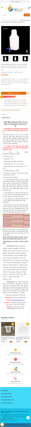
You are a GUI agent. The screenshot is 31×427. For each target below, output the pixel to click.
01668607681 (10, 418)
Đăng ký (12, 1)
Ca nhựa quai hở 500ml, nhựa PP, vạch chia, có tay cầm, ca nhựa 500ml (23, 338)
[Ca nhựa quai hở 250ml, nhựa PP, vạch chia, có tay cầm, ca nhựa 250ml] (8, 329)
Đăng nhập (17, 1)
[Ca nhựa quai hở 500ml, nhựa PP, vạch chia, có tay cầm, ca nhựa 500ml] (23, 329)
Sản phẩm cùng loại (7, 317)
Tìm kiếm (27, 14)
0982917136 (6, 110)
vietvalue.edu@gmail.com (12, 420)
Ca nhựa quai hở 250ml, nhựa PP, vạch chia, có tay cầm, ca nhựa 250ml (8, 338)
